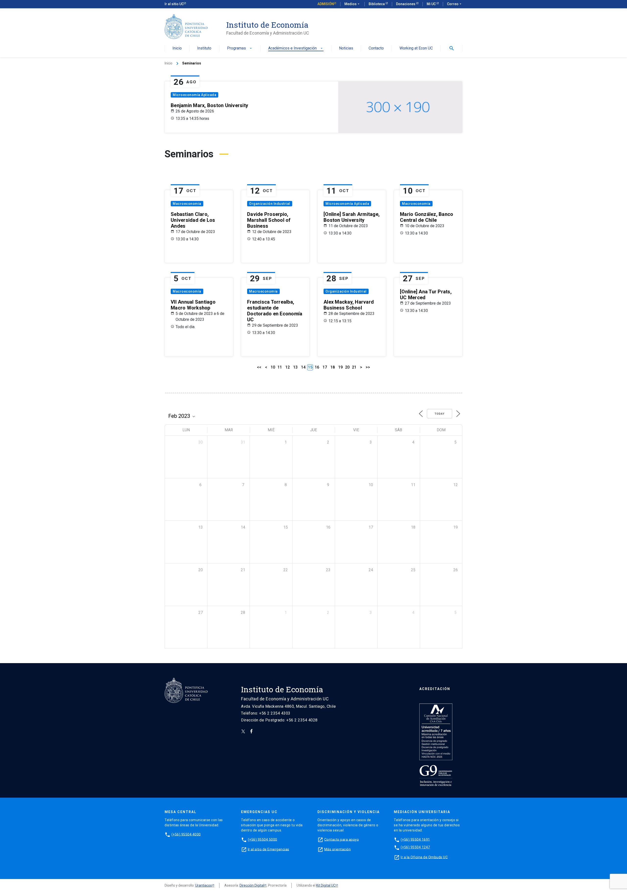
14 (303, 367)
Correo (454, 4)
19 (340, 367)
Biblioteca (377, 4)
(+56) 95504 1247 (415, 847)
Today (439, 413)
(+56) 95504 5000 (262, 839)
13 (295, 367)
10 (273, 367)
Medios (352, 4)
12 (287, 367)
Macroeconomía (187, 204)
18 (332, 367)
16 (317, 367)
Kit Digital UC (326, 885)
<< (259, 367)
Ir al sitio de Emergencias (268, 849)
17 (325, 367)
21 (354, 367)
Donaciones (406, 4)
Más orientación (337, 849)
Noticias (346, 48)
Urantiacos (203, 885)
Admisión (325, 4)
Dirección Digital (252, 885)
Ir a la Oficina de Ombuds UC (424, 857)
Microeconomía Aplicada (194, 95)
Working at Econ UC (416, 48)
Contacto (376, 48)
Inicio (177, 48)
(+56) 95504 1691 (415, 839)
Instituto (204, 48)
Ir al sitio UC (174, 4)
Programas (240, 48)
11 (279, 367)
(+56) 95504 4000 (186, 834)
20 (347, 367)
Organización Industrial (269, 204)
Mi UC (431, 4)
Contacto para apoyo (341, 839)
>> (368, 367)
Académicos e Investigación (296, 48)
